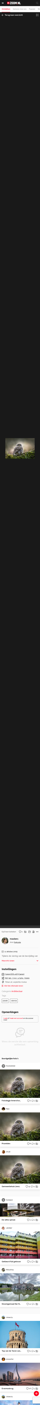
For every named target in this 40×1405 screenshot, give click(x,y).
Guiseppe (8, 1200)
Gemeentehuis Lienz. (11, 1186)
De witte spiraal (8, 1220)
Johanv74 (9, 1317)
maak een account (16, 1018)
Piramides (6, 1144)
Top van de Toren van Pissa (11, 1351)
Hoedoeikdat (9, 1066)
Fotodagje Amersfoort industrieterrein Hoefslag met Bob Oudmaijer (11, 1101)
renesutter (10, 1359)
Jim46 (8, 1152)
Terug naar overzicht (14, 15)
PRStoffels (10, 1270)
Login (5, 1018)
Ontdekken (6, 9)
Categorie (12, 991)
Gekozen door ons (19, 9)
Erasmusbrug (7, 1389)
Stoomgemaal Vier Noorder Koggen (11, 1304)
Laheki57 (9, 1228)
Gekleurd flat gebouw (11, 1262)
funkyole (17, 942)
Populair (32, 9)
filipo (7, 1109)
